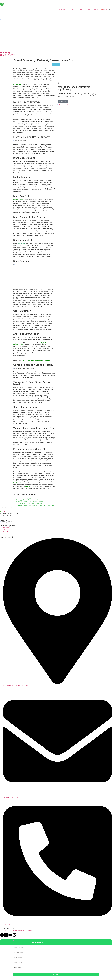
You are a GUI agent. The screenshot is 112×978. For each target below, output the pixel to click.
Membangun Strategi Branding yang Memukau (29, 501)
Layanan (71, 9)
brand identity (17, 483)
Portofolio (81, 9)
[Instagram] (2, 935)
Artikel (89, 9)
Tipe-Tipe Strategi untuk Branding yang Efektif (29, 503)
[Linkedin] (6, 935)
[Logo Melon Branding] (2, 4)
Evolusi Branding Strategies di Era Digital (28, 498)
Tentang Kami (62, 9)
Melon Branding (29, 486)
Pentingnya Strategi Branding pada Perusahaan (30, 500)
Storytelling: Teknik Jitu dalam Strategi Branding (37, 360)
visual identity (21, 243)
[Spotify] (14, 935)
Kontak (96, 9)
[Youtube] (10, 935)
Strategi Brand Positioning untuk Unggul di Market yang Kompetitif (35, 505)
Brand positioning (18, 199)
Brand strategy (17, 84)
